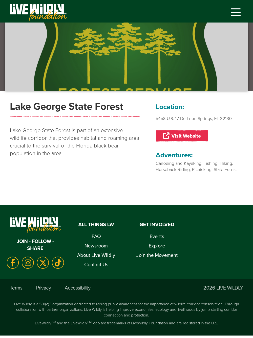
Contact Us (96, 264)
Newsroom (96, 245)
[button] (234, 12)
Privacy (43, 287)
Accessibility (78, 287)
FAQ (96, 236)
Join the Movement (157, 255)
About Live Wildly (96, 255)
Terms (16, 287)
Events (157, 236)
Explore (157, 245)
